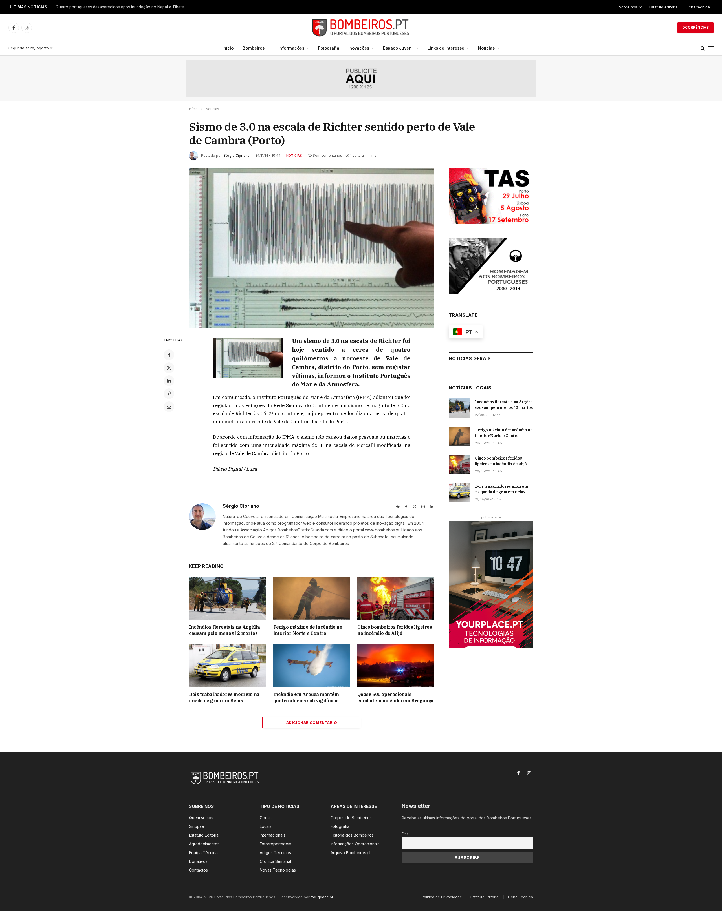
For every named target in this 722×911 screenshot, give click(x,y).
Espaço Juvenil (398, 48)
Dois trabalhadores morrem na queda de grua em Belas (224, 697)
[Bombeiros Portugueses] (361, 27)
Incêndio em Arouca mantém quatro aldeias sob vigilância (306, 697)
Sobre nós (628, 7)
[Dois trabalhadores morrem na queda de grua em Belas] (227, 665)
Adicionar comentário (311, 722)
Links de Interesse (446, 48)
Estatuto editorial (664, 7)
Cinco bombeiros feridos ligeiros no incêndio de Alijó (394, 630)
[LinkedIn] (169, 380)
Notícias (486, 48)
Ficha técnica (698, 7)
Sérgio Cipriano (236, 155)
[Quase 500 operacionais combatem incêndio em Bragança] (395, 665)
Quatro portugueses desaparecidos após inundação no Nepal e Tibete (120, 7)
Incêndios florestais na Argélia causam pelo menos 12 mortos (224, 630)
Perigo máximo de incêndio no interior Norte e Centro (307, 630)
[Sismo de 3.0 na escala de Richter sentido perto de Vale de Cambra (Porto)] (311, 248)
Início (228, 48)
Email (406, 834)
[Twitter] (169, 367)
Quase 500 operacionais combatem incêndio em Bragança (395, 697)
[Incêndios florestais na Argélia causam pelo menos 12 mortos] (227, 598)
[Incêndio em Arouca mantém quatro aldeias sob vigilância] (311, 665)
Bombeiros (254, 48)
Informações (291, 48)
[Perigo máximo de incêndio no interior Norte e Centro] (311, 598)
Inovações (358, 48)
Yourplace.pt (322, 897)
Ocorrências (695, 27)
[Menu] (711, 48)
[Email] (169, 406)
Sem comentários (327, 155)
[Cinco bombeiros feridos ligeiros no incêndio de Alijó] (395, 598)
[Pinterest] (169, 393)
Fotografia (328, 48)
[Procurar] (702, 48)
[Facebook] (169, 354)
